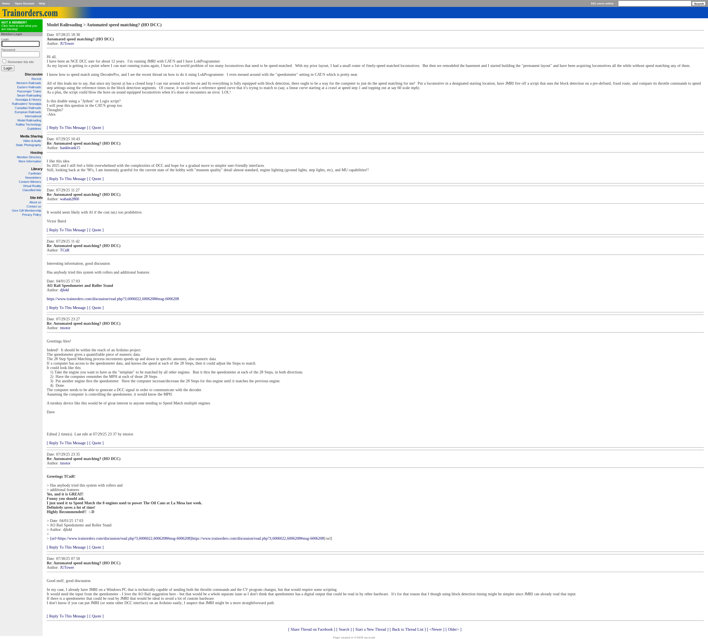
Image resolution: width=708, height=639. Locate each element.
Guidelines (34, 128)
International (33, 116)
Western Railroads (28, 83)
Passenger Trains (29, 91)
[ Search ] (344, 629)
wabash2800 (69, 199)
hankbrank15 (70, 148)
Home (6, 3)
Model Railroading (29, 120)
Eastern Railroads (29, 87)
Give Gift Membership (26, 210)
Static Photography (28, 145)
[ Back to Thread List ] (408, 629)
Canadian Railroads (28, 108)
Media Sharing (31, 136)
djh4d (64, 290)
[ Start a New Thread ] (371, 629)
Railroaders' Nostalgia (26, 103)
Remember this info (21, 62)
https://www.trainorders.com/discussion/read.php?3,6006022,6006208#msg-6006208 (113, 299)
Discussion (34, 74)
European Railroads (28, 112)
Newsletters (33, 177)
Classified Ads (31, 190)
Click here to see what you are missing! (19, 26)
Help (42, 3)
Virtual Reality (32, 186)
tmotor (65, 328)
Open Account (24, 3)
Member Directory (29, 157)
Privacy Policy (31, 214)
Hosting (36, 153)
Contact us (34, 206)
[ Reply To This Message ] (67, 128)
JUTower (67, 43)
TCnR (64, 250)
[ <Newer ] (435, 629)
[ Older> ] (454, 629)
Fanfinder (34, 173)
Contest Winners (30, 181)
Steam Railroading (29, 95)
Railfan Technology (28, 124)
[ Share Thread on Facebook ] (311, 629)
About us (35, 202)
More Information (30, 161)
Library (37, 169)
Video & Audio (32, 140)
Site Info (36, 198)
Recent (36, 78)
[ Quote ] (96, 128)
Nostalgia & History (28, 99)
